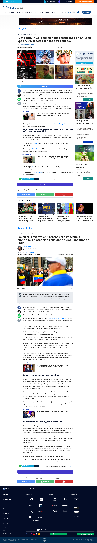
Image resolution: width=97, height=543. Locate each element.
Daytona (36, 143)
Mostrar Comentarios (45, 184)
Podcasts (5, 12)
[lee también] (29, 116)
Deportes (33, 12)
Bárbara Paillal (27, 246)
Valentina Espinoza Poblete (26, 45)
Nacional (11, 12)
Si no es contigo (37, 172)
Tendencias (40, 12)
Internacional (19, 12)
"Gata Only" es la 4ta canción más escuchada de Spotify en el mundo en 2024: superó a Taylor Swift (54, 114)
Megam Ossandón (29, 252)
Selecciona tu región (10, 1)
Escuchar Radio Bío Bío (85, 1)
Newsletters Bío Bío (51, 1)
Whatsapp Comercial (60, 534)
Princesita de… (36, 149)
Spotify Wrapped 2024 (61, 124)
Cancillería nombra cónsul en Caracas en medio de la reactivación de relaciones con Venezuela (53, 365)
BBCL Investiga (54, 12)
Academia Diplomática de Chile (56, 318)
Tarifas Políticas (7, 533)
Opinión (47, 12)
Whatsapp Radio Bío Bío (86, 534)
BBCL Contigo (62, 12)
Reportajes (6, 523)
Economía (27, 12)
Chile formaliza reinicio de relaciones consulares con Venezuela (53, 412)
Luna (33, 167)
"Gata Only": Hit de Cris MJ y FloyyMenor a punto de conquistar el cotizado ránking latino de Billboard (52, 157)
